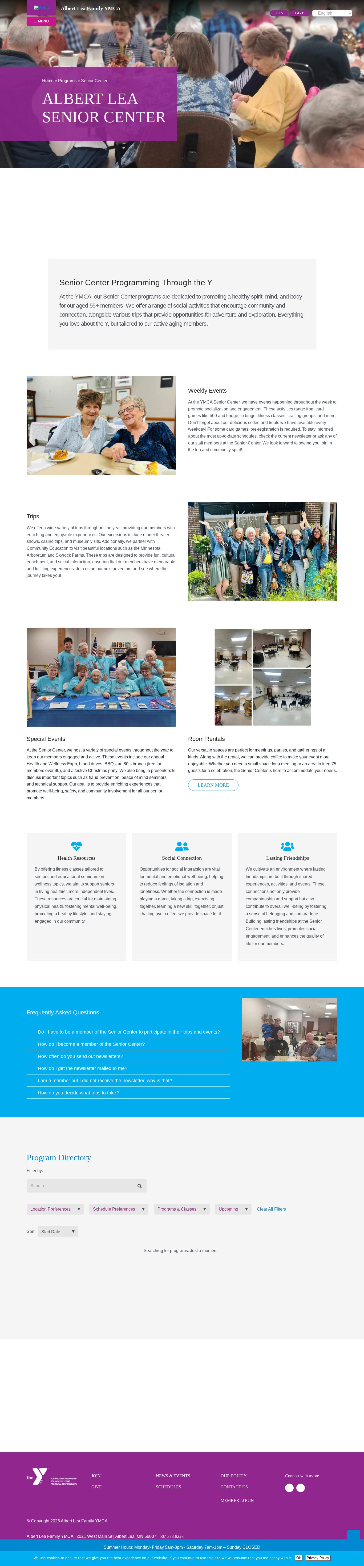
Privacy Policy (318, 1558)
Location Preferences (50, 1209)
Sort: (31, 1231)
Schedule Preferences (114, 1209)
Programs (67, 80)
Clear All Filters (271, 1209)
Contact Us (234, 1487)
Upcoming (228, 1209)
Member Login (237, 1500)
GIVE (299, 13)
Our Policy (234, 1475)
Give (96, 1487)
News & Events (173, 1475)
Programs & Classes (176, 1209)
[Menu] (41, 7)
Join (96, 1475)
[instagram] (238, 13)
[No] (357, 1558)
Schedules (168, 1487)
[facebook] (229, 13)
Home (48, 80)
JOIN (279, 13)
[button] (128, 1032)
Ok (298, 1558)
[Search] (140, 1186)
